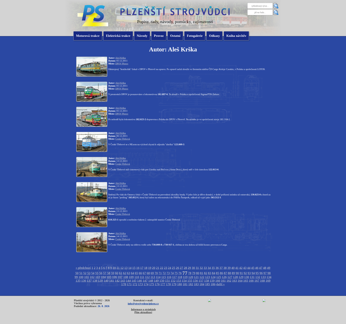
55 (96, 273)
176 (157, 284)
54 (92, 273)
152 (173, 280)
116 (169, 277)
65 (136, 273)
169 (268, 280)
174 (146, 284)
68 (148, 273)
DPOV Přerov (121, 63)
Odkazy (214, 36)
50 (77, 273)
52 (84, 273)
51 (81, 273)
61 (120, 273)
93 (249, 273)
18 (145, 268)
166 (251, 280)
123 (207, 277)
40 (233, 268)
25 (173, 268)
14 (130, 268)
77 (184, 273)
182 (190, 284)
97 (265, 273)
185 (207, 284)
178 (168, 284)
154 (184, 280)
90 (237, 273)
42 (241, 268)
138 (94, 280)
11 (118, 268)
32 (201, 268)
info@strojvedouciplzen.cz (143, 303)
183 (196, 284)
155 (189, 280)
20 (153, 268)
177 (162, 284)
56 (100, 273)
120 (190, 277)
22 (161, 268)
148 (150, 280)
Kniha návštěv (236, 36)
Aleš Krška (120, 57)
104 (103, 277)
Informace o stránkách (143, 309)
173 (140, 284)
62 (124, 273)
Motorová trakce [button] (87, 36)
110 (136, 277)
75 (176, 273)
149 (156, 280)
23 (165, 268)
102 (92, 277)
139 (100, 280)
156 (195, 280)
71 (160, 273)
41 (237, 268)
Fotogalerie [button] (195, 36)
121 (196, 277)
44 (248, 268)
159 (212, 280)
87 (225, 273)
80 (197, 273)
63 (128, 273)
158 (206, 280)
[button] (118, 35)
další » (220, 284)
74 (172, 273)
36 (217, 268)
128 (235, 277)
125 (218, 277)
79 (193, 273)
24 (169, 268)
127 (229, 277)
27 (181, 268)
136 (83, 280)
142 (117, 280)
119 (185, 277)
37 (221, 268)
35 (213, 268)
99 (76, 277)
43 (245, 268)
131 (252, 277)
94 (253, 273)
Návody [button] (142, 36)
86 (221, 273)
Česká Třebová (122, 138)
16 (137, 268)
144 (128, 280)
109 (131, 277)
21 (157, 268)
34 (209, 268)
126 (224, 277)
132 (257, 277)
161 (223, 280)
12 (122, 268)
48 (264, 268)
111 (142, 277)
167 (256, 280)
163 (234, 280)
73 (168, 273)
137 (89, 280)
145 (134, 280)
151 (167, 280)
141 (111, 280)
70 (156, 273)
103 (97, 277)
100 (81, 277)
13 (126, 268)
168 (262, 280)
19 (149, 268)
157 (201, 280)
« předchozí (83, 268)
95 (257, 273)
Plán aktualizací (143, 312)
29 (189, 268)
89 (233, 273)
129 (241, 277)
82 (205, 273)
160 (217, 280)
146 (139, 280)
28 (185, 268)
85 (217, 273)
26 (177, 268)
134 (269, 277)
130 (246, 277)
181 (185, 284)
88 (229, 273)
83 (209, 273)
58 (108, 273)
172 (134, 284)
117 (174, 277)
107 (120, 277)
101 (86, 277)
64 (132, 273)
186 (213, 284)
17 (141, 268)
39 (229, 268)
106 (114, 277)
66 (140, 273)
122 (201, 277)
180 (179, 284)
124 (213, 277)
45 (252, 268)
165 (245, 280)
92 (245, 273)
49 (268, 268)
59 (112, 273)
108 (125, 277)
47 (260, 268)
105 (109, 277)
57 (104, 273)
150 (161, 280)
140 (106, 280)
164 (240, 280)
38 (225, 268)
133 (263, 277)
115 (163, 277)
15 (134, 268)
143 (122, 280)
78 (189, 273)
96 (261, 273)
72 (164, 273)
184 (201, 284)
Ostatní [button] (175, 36)
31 (197, 268)
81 (201, 273)
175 (151, 284)
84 (213, 273)
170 (123, 284)
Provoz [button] (159, 36)
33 (205, 268)
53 (88, 273)
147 (145, 280)
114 (158, 277)
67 (144, 273)
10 (114, 268)
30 (193, 268)
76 (180, 273)
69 (152, 273)
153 (178, 280)
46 (256, 268)
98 (269, 273)
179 (174, 284)
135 (78, 280)
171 (129, 284)
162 (229, 280)
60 (116, 273)
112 (147, 277)
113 (152, 277)
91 (241, 273)
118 (180, 277)
